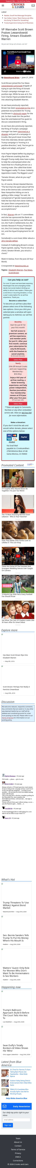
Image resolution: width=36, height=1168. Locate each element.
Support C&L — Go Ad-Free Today (18, 1)
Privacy (18, 1153)
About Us (18, 1142)
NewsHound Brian (11, 77)
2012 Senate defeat (9, 241)
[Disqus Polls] (18, 747)
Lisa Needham (7, 1022)
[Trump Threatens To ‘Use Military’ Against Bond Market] (16, 891)
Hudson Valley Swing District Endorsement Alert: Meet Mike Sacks (20, 1083)
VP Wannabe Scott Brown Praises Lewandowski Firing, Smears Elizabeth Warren (17, 34)
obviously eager (20, 113)
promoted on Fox (23, 108)
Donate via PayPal (24, 437)
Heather (5, 944)
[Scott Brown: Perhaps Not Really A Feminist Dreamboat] (18, 674)
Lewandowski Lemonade (12, 86)
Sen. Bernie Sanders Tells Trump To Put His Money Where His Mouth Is (16, 938)
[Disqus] (18, 796)
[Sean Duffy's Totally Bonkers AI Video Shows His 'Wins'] (16, 1034)
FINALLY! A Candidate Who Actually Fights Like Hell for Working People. (19, 1091)
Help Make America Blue (16, 1098)
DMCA (18, 1157)
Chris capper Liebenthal (10, 1054)
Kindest (12, 442)
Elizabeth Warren (16, 270)
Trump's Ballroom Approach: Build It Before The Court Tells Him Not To (16, 1013)
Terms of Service (7, 718)
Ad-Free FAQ (27, 412)
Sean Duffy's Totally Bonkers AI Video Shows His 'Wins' (15, 1048)
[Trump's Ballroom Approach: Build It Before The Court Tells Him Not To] (16, 998)
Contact (18, 1146)
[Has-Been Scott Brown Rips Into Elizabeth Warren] (18, 643)
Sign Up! (7, 1125)
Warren (11, 214)
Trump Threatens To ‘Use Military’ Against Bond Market (16, 905)
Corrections (18, 1160)
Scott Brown (14, 272)
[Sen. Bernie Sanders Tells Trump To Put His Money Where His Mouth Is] (16, 924)
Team (18, 1138)
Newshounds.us (22, 266)
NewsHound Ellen (8, 912)
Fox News (28, 270)
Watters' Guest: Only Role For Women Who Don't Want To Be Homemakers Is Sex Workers (16, 971)
